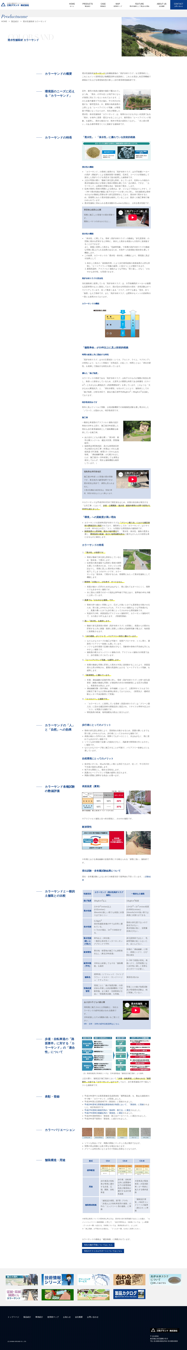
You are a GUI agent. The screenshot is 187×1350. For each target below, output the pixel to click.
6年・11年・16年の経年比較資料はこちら (101, 1024)
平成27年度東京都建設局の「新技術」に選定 (103, 1113)
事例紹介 (39, 1317)
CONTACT (178, 5)
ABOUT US (161, 5)
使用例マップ (53, 1317)
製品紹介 (15, 21)
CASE (103, 5)
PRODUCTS (87, 5)
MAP (118, 5)
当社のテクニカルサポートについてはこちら (103, 1251)
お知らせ (67, 1317)
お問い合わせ (92, 1317)
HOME (72, 5)
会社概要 (79, 1317)
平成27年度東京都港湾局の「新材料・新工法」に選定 (107, 1110)
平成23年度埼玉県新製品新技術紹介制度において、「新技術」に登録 (114, 1104)
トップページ (13, 1317)
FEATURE (139, 5)
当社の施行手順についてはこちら (98, 1245)
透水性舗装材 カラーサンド (34, 21)
